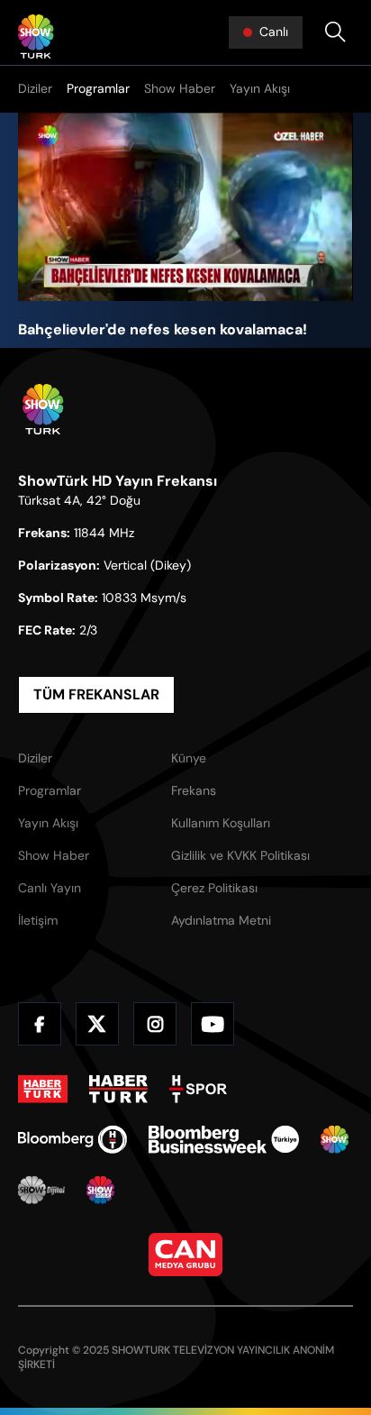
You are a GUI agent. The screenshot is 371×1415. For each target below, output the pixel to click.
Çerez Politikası (214, 888)
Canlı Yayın (49, 888)
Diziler (35, 88)
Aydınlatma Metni (221, 920)
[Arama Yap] (335, 32)
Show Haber (179, 88)
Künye (188, 758)
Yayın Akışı (260, 88)
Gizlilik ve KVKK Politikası (240, 855)
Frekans (193, 790)
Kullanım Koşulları (220, 823)
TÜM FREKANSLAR (96, 694)
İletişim (38, 920)
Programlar (98, 88)
